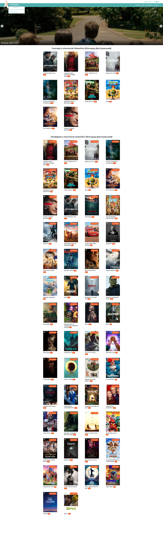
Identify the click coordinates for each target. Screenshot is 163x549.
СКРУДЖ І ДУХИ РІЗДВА (49, 385)
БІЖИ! (65, 276)
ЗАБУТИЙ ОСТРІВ (110, 331)
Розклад (137, 5)
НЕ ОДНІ (45, 492)
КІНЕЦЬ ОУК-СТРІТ (110, 52)
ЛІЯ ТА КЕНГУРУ (47, 107)
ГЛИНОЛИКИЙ (46, 358)
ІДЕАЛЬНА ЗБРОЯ (68, 249)
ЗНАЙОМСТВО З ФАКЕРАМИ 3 (113, 386)
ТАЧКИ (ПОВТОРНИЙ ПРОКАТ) (90, 223)
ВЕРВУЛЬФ (66, 438)
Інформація (149, 5)
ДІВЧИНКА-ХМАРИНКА (48, 276)
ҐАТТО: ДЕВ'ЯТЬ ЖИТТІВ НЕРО (91, 466)
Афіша (143, 5)
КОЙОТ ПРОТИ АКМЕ (48, 249)
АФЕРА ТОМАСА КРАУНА (70, 465)
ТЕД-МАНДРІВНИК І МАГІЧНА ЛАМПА (111, 196)
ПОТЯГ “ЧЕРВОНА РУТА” (91, 52)
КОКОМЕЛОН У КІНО (48, 465)
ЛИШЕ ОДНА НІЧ (89, 80)
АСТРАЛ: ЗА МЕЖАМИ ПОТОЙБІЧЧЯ (48, 81)
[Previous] (2, 26)
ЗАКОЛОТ (45, 222)
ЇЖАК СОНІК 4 (109, 465)
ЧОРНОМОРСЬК (14, 12)
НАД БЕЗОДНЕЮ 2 (110, 249)
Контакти (156, 5)
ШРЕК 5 (66, 492)
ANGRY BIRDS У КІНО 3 (111, 412)
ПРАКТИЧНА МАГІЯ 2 (90, 249)
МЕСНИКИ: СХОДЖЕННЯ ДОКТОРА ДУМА (70, 413)
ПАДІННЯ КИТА (68, 331)
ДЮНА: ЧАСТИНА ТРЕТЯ (91, 412)
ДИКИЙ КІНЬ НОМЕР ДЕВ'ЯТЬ (90, 359)
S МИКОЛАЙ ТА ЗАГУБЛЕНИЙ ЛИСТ (69, 386)
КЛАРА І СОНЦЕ (68, 358)
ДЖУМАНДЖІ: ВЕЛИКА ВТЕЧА (48, 439)
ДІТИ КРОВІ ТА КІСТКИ (90, 438)
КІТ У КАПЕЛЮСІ (110, 358)
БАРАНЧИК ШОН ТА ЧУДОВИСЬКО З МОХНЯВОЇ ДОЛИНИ (70, 304)
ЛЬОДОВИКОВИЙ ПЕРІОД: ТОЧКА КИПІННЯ (112, 439)
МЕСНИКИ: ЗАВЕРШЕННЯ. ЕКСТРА (112, 277)
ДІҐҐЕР (107, 303)
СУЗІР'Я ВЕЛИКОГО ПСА (49, 52)
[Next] (161, 26)
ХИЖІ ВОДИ (88, 195)
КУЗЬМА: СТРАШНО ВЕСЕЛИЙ (68, 108)
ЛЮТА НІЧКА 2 (46, 412)
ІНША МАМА (46, 331)
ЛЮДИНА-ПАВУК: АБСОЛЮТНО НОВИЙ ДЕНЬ (70, 53)
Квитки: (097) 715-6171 (149, 1)
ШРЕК (107, 80)
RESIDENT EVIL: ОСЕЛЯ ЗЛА (91, 276)
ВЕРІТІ (86, 303)
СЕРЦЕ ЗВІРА (46, 303)
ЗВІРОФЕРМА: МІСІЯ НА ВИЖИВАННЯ (69, 223)
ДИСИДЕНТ (109, 222)
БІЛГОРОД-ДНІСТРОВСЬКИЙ (17, 9)
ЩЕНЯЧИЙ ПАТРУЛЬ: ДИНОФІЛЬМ (69, 81)
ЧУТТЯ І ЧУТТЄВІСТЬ (90, 331)
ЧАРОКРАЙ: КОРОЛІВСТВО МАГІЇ (91, 386)
